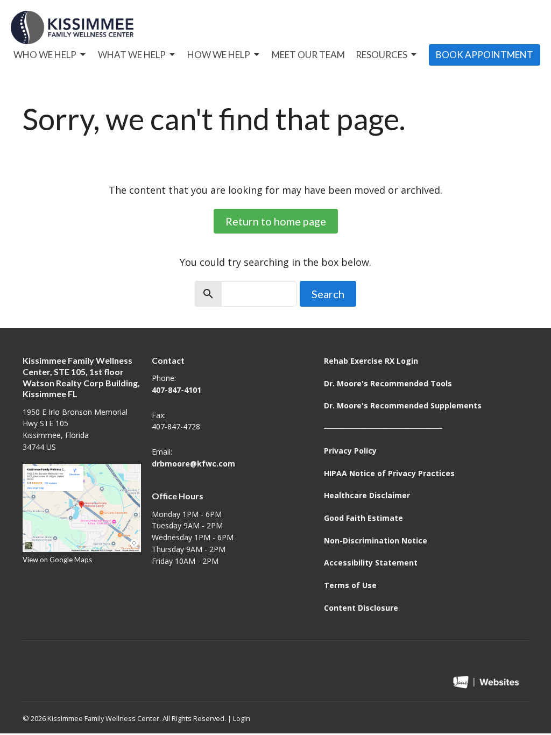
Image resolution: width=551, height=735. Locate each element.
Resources (381, 54)
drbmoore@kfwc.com (193, 463)
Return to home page (275, 221)
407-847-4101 (176, 390)
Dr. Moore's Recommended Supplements (403, 405)
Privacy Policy (350, 451)
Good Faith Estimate (363, 518)
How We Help (218, 54)
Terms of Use (350, 585)
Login (241, 718)
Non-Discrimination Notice (375, 540)
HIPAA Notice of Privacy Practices (389, 473)
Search (328, 293)
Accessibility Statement (371, 562)
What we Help (132, 54)
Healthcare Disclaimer (367, 495)
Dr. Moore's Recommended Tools (388, 383)
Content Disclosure (361, 608)
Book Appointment (484, 54)
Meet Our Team (308, 54)
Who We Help (44, 54)
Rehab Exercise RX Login (371, 361)
